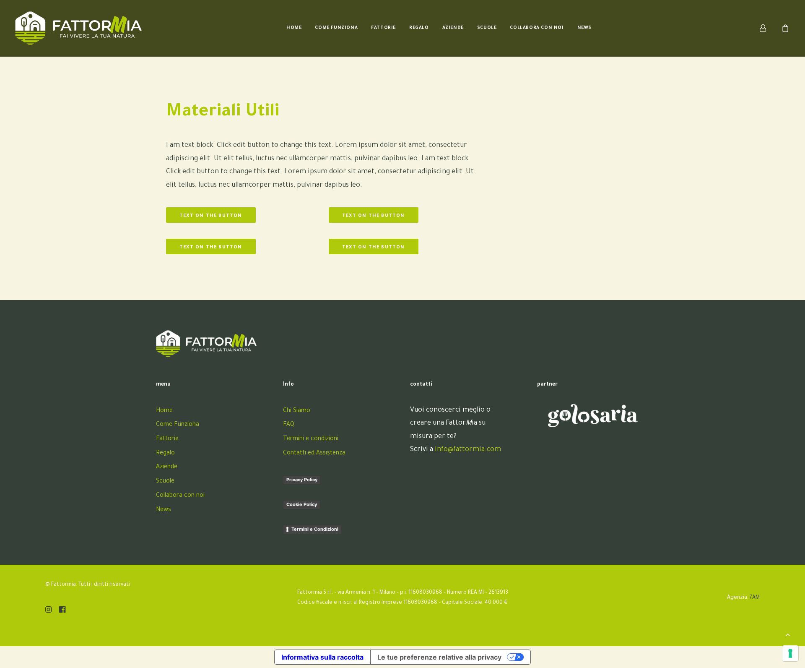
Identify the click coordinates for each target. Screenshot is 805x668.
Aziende (453, 28)
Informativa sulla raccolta (322, 657)
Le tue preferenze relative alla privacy (439, 657)
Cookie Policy (301, 504)
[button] (48, 611)
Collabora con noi (537, 28)
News (584, 28)
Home (293, 28)
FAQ (288, 425)
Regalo (419, 28)
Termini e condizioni (310, 439)
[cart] (784, 28)
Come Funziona (336, 28)
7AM (755, 598)
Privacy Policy (301, 480)
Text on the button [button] (210, 216)
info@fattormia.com (468, 450)
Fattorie (383, 28)
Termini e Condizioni (314, 529)
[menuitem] (293, 28)
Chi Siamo (296, 411)
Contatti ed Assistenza (314, 453)
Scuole (487, 28)
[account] (768, 28)
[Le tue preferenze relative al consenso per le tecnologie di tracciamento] (790, 653)
